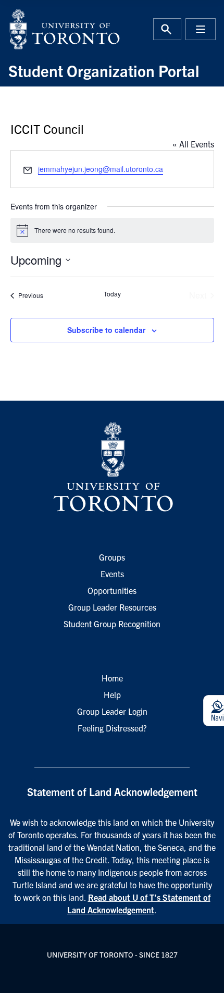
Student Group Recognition (112, 623)
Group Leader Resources (112, 607)
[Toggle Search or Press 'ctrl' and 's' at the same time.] (167, 29)
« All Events (193, 144)
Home (112, 678)
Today (112, 294)
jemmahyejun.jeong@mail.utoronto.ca (100, 169)
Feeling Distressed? (112, 728)
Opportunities (112, 590)
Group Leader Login (112, 711)
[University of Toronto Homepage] (112, 467)
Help (112, 694)
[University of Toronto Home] (57, 29)
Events (112, 573)
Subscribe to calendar (106, 330)
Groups (112, 557)
